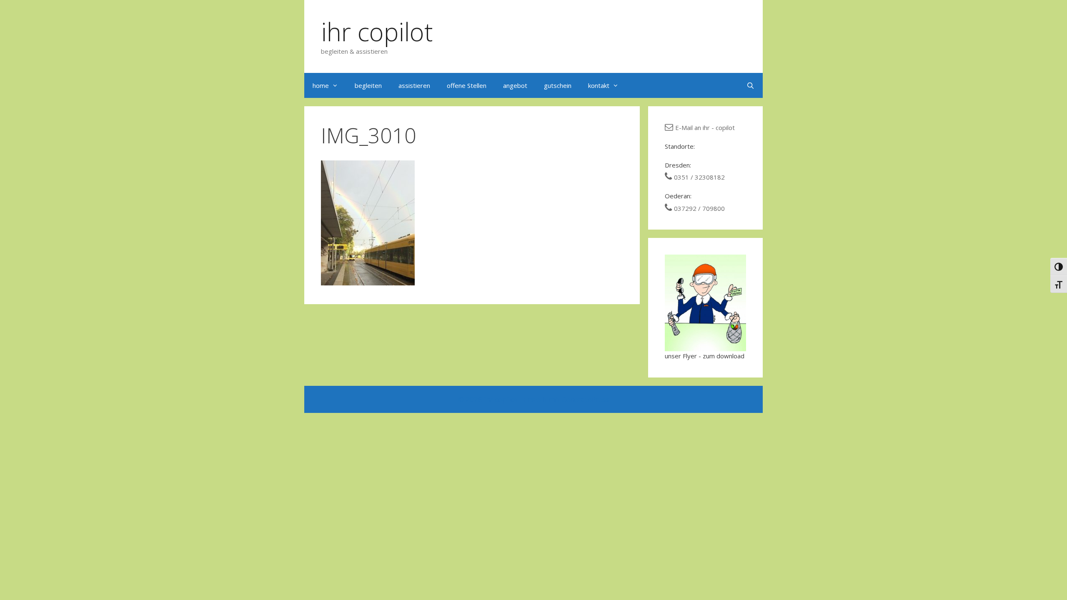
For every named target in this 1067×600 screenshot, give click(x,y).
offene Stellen (466, 85)
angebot (515, 85)
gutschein (557, 85)
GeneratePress (585, 399)
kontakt (598, 85)
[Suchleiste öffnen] (750, 85)
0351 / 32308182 (699, 177)
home (321, 85)
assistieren (414, 85)
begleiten (368, 85)
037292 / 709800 (699, 208)
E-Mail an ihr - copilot (705, 127)
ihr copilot (377, 32)
